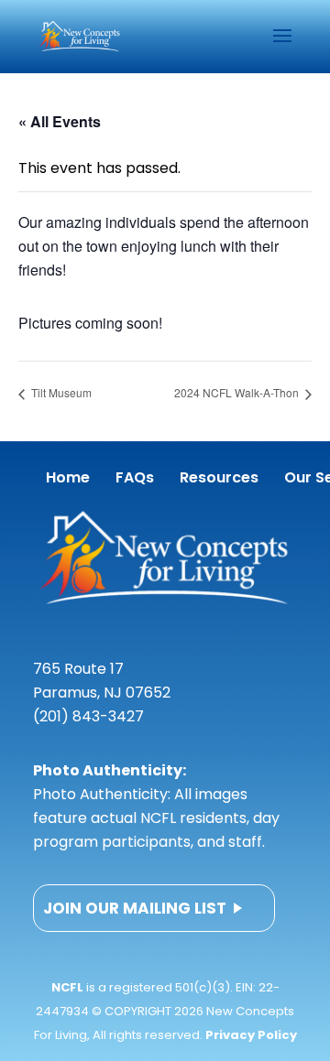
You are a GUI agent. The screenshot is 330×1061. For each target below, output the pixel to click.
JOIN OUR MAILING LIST (134, 908)
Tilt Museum (60, 392)
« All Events (59, 121)
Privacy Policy (251, 1035)
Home (68, 477)
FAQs (135, 477)
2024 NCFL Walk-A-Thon (238, 392)
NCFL (67, 987)
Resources (219, 477)
